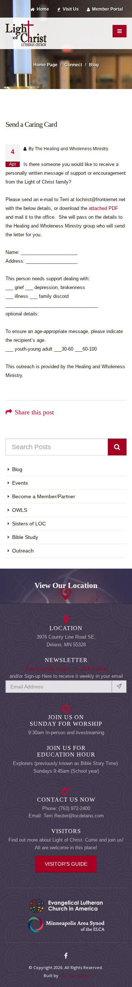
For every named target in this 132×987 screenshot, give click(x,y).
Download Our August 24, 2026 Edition (66, 669)
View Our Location (66, 585)
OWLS (19, 510)
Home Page (45, 64)
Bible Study (25, 537)
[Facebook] (66, 956)
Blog (94, 64)
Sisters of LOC (29, 523)
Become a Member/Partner (43, 496)
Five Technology (74, 975)
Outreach (23, 551)
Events (20, 483)
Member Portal (107, 9)
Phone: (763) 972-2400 (66, 808)
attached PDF (103, 208)
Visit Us (70, 9)
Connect (73, 64)
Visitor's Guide (66, 864)
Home (42, 9)
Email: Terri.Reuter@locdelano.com (66, 815)
